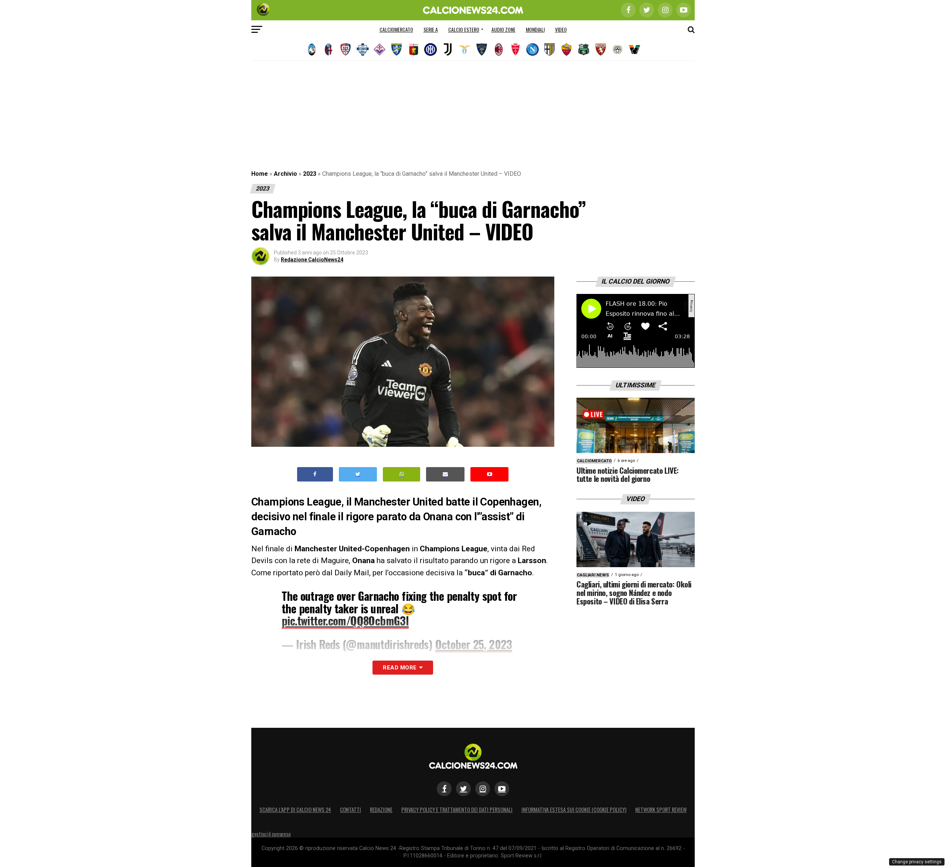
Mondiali (535, 29)
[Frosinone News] (396, 49)
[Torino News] (600, 49)
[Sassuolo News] (583, 49)
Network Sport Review (661, 809)
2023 (309, 173)
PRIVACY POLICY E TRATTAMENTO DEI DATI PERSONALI (457, 809)
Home (259, 173)
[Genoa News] (413, 49)
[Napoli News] (532, 49)
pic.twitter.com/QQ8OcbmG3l (345, 620)
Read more (399, 667)
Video (561, 29)
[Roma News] (566, 49)
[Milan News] (498, 49)
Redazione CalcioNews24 (312, 260)
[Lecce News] (481, 49)
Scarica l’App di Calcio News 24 (295, 809)
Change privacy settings (917, 861)
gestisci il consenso (270, 834)
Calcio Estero (463, 29)
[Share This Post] (401, 474)
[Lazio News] (464, 49)
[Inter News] (430, 49)
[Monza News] (515, 49)
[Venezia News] (634, 49)
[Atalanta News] (311, 49)
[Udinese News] (617, 49)
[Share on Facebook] (315, 474)
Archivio (285, 173)
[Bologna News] (328, 49)
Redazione (381, 809)
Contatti (350, 809)
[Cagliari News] (345, 49)
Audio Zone (503, 29)
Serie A (430, 29)
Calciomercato (396, 29)
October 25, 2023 (473, 644)
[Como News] (362, 49)
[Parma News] (549, 49)
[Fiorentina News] (379, 49)
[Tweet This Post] (358, 474)
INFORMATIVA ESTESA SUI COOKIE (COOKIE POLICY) (573, 809)
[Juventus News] (447, 49)
